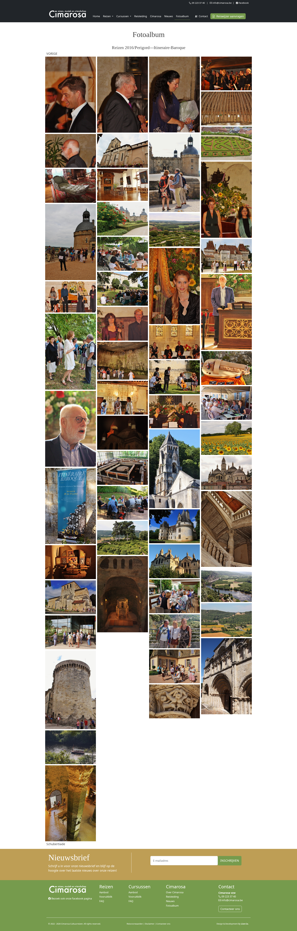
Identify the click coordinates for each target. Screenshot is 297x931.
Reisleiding (140, 16)
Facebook (243, 2)
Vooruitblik (105, 896)
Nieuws (168, 16)
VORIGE (51, 54)
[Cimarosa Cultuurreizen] (67, 14)
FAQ (101, 901)
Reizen (107, 16)
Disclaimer (149, 923)
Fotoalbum (182, 16)
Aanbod (103, 892)
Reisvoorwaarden (135, 923)
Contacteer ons (230, 909)
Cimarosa (155, 16)
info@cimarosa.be (222, 2)
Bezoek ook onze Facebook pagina (71, 898)
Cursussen (122, 16)
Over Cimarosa (174, 892)
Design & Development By (233, 923)
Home (96, 16)
